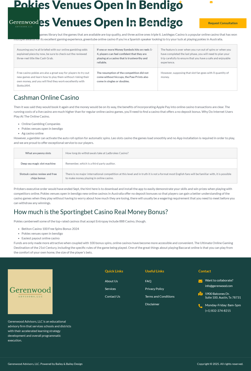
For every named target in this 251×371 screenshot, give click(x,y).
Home (133, 23)
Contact (183, 23)
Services (166, 23)
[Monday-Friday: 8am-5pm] (200, 306)
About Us (149, 23)
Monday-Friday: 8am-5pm (223, 305)
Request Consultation (223, 23)
